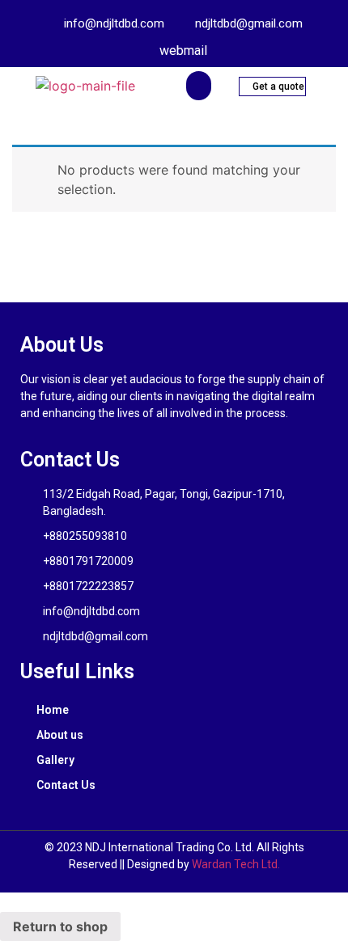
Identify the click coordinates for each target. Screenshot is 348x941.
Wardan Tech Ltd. (236, 864)
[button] (198, 85)
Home (52, 709)
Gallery (55, 759)
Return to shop (60, 926)
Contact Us (65, 785)
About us (59, 734)
